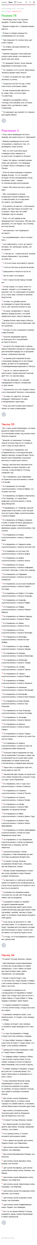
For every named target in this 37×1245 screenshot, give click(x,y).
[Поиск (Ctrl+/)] (30, 2)
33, (18, 11)
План (10, 2)
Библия (4, 2)
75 (5, 11)
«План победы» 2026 (8, 8)
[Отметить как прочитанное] (4, 120)
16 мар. (19, 2)
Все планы (20, 8)
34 (20, 11)
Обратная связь (9, 1238)
